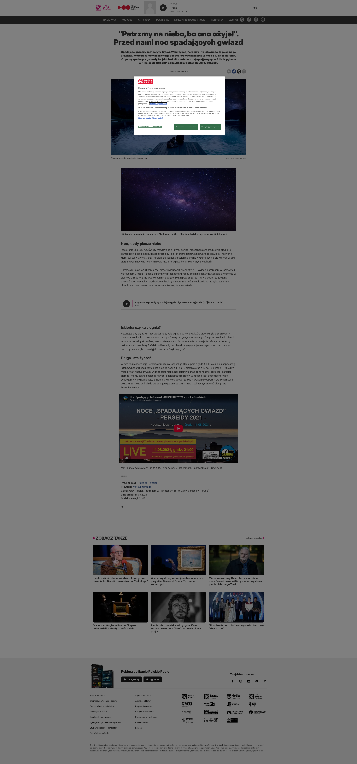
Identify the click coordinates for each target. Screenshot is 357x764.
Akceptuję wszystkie (210, 127)
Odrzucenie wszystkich (186, 127)
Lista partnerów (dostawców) (150, 118)
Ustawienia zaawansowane (150, 127)
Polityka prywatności (158, 104)
